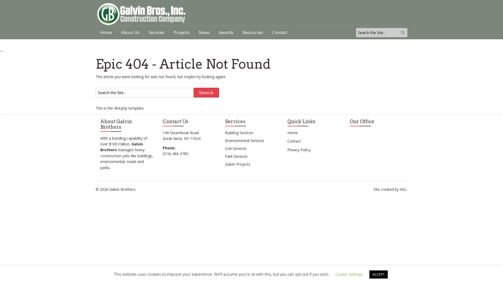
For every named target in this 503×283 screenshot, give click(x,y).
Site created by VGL (390, 189)
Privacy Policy (298, 149)
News (204, 32)
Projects (182, 32)
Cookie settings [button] (349, 274)
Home (106, 32)
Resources (253, 32)
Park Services (236, 156)
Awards (226, 32)
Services (157, 32)
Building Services (239, 132)
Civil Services (236, 148)
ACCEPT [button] (379, 274)
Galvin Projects (237, 164)
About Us (130, 32)
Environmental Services (244, 140)
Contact (279, 32)
